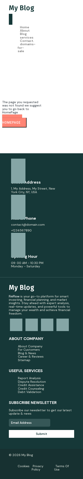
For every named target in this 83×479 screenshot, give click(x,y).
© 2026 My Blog (21, 455)
